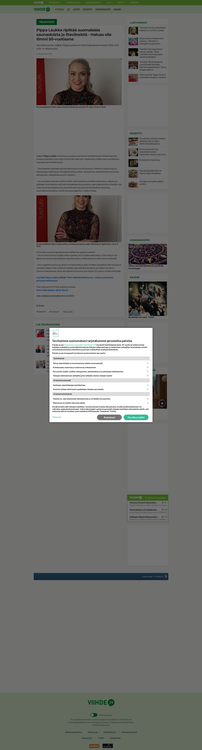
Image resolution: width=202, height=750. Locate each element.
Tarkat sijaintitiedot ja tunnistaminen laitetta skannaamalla (78, 363)
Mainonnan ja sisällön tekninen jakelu (69, 403)
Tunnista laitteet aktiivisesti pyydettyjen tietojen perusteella (78, 389)
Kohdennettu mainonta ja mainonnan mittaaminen (74, 367)
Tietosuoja (56, 417)
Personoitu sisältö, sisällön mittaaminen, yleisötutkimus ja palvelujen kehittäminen (88, 371)
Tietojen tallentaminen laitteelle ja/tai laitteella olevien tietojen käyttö (82, 375)
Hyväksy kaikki (136, 417)
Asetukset (109, 417)
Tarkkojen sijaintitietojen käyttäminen (69, 385)
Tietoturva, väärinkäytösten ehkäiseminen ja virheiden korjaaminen (81, 399)
